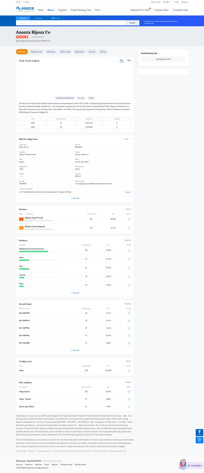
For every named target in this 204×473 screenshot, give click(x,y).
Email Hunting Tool (81, 10)
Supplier (62, 10)
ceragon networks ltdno (118, 451)
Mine (40, 10)
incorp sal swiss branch (60, 451)
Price (97, 10)
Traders (26, 2)
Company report (66, 464)
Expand (127, 192)
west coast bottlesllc (101, 451)
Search (132, 23)
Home (18, 2)
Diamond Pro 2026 (140, 10)
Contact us (28, 464)
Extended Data (180, 10)
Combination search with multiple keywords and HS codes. (160, 22)
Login (176, 2)
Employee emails (164, 59)
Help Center (156, 2)
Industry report (80, 464)
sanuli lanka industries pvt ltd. (81, 451)
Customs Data (161, 10)
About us (19, 464)
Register (185, 2)
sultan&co (31, 451)
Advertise (38, 464)
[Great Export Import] (25, 9)
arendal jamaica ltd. (44, 451)
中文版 (166, 2)
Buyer (51, 10)
